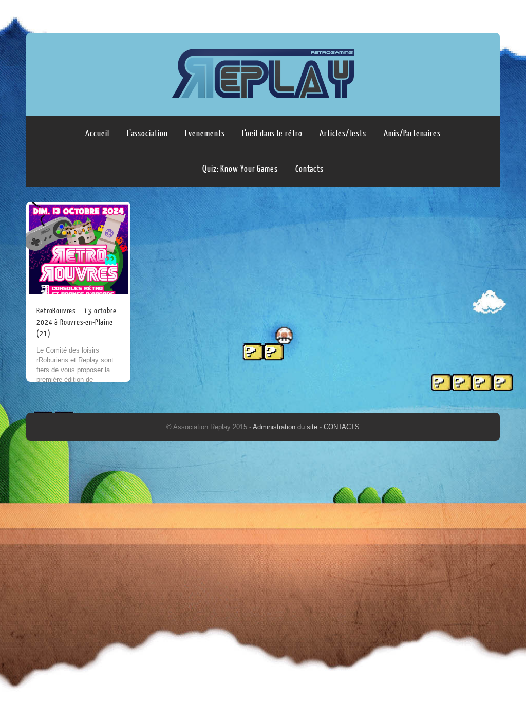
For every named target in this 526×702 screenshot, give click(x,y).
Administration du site (286, 427)
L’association (147, 133)
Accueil (97, 133)
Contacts (309, 169)
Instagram (490, 14)
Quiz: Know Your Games (240, 169)
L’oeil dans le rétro (272, 133)
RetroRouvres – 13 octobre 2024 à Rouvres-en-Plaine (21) (76, 322)
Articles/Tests (343, 133)
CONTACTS (342, 427)
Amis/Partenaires (412, 133)
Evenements (204, 133)
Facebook (470, 14)
